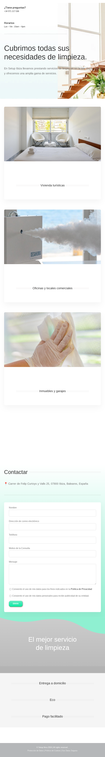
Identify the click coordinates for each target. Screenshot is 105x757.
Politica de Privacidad (81, 589)
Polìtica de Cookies (53, 751)
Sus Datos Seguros (70, 751)
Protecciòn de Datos (35, 751)
